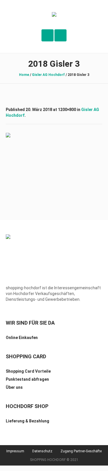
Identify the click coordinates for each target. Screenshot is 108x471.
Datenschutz (42, 451)
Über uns (14, 387)
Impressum (15, 451)
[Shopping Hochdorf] (54, 15)
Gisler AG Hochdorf (48, 75)
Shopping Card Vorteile (28, 371)
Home (24, 75)
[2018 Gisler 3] (54, 165)
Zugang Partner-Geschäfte (81, 451)
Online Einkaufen (22, 337)
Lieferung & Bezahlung (27, 421)
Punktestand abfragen (27, 379)
